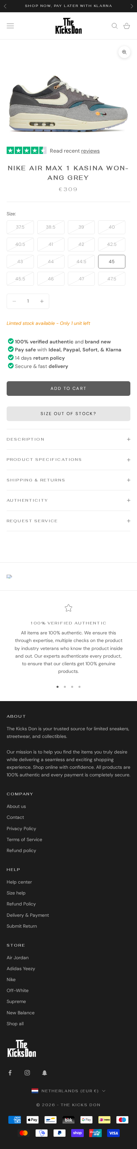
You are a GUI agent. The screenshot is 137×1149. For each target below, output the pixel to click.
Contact (15, 817)
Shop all (15, 1024)
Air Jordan (18, 958)
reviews (90, 150)
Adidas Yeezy (21, 968)
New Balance (21, 1013)
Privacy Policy (21, 828)
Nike (11, 979)
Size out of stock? (68, 413)
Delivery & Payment (28, 915)
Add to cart (69, 388)
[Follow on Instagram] (27, 1072)
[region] (68, 639)
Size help (16, 893)
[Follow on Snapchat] (44, 1072)
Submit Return (22, 926)
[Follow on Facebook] (10, 1072)
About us (16, 806)
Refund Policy (21, 904)
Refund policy (21, 850)
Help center (19, 882)
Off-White (18, 990)
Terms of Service (24, 839)
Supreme (16, 1001)
